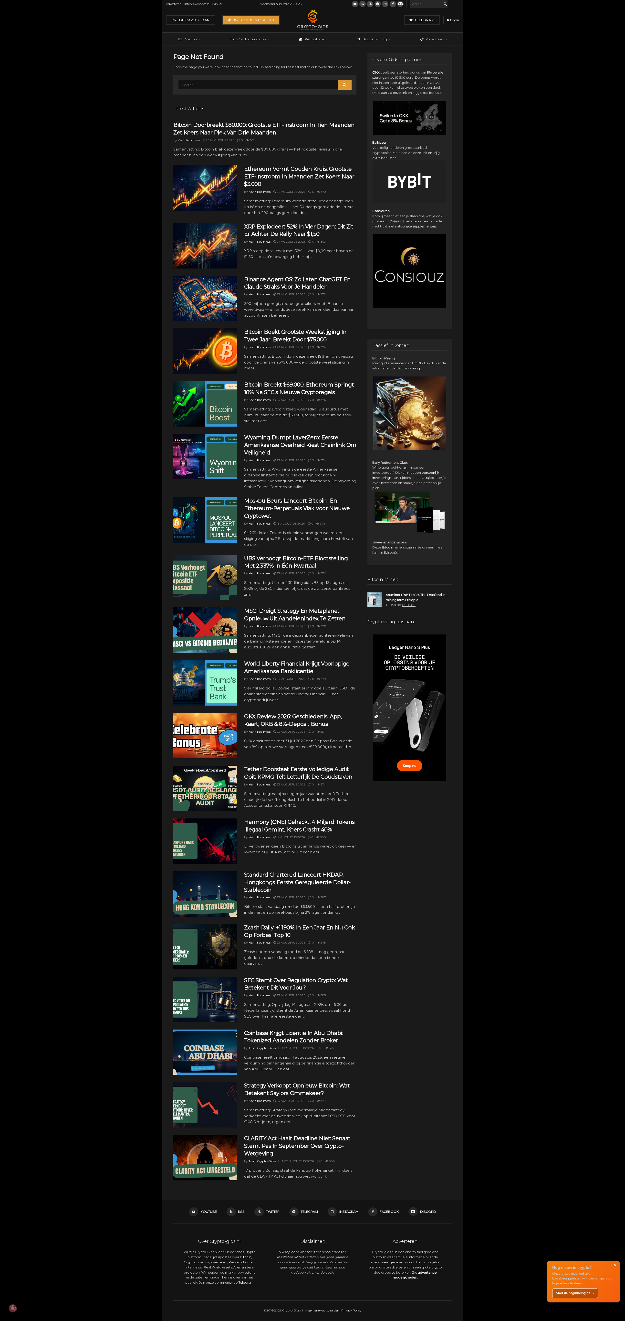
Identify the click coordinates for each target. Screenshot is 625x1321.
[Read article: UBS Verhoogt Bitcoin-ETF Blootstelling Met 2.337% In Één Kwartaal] (205, 577)
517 (322, 731)
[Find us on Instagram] (385, 4)
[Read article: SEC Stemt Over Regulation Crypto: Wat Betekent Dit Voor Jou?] (205, 999)
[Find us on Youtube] (355, 4)
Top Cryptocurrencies (248, 39)
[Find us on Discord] (400, 4)
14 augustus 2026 (290, 837)
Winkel (217, 4)
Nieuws (191, 39)
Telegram (424, 20)
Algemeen (435, 39)
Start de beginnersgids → (575, 1293)
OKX (376, 72)
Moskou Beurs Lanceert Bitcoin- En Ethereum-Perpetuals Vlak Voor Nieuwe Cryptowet (297, 508)
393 (323, 241)
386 (331, 1161)
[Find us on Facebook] (393, 4)
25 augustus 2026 (219, 140)
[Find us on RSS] (362, 4)
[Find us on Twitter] (370, 4)
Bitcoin (387, 547)
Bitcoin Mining (374, 39)
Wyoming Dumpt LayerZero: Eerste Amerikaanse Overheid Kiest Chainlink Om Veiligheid (300, 445)
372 (323, 191)
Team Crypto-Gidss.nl (264, 1048)
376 (323, 400)
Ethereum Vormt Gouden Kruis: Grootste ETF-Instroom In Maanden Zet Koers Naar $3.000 (299, 176)
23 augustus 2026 (290, 294)
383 (323, 995)
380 (322, 837)
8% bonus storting (252, 20)
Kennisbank (315, 39)
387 (323, 897)
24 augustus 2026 (290, 191)
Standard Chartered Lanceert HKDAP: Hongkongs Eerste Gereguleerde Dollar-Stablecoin (297, 882)
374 (323, 347)
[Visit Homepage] (312, 20)
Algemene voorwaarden (322, 1310)
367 (252, 140)
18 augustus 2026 (290, 523)
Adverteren (173, 4)
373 (323, 294)
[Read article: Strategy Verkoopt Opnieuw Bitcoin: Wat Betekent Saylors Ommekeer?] (205, 1105)
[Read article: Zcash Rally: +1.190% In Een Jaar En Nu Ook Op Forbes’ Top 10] (205, 946)
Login (454, 20)
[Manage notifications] (13, 1308)
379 (323, 679)
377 (331, 1048)
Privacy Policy (351, 1310)
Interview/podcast (196, 4)
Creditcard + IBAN (190, 20)
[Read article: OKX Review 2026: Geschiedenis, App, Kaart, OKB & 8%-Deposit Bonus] (205, 735)
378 (323, 942)
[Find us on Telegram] (378, 4)
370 (323, 573)
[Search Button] (444, 4)
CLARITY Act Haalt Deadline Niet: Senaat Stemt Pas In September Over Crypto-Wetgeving (297, 1146)
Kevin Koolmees (189, 140)
